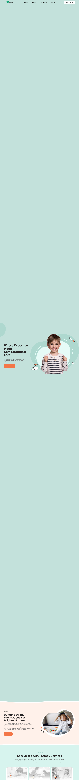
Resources (53, 2)
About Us (26, 2)
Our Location (44, 2)
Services (34, 2)
